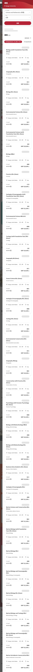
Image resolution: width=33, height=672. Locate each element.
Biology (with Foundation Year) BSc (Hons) (17, 51)
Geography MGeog (11, 361)
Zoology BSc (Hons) (12, 319)
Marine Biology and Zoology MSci (16, 613)
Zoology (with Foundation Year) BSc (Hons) (17, 237)
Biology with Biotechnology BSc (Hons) (16, 446)
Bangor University (11, 6)
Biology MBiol (10, 154)
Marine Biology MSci (12, 551)
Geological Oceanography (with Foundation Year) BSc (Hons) (15, 195)
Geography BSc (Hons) (13, 72)
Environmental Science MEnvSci (16, 216)
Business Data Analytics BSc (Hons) (17, 467)
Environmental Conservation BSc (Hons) (16, 340)
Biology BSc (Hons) (12, 92)
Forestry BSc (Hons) (12, 174)
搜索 (17, 23)
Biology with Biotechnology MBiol (16, 425)
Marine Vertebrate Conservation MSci (17, 655)
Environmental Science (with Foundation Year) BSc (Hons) (15, 133)
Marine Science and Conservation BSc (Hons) (17, 508)
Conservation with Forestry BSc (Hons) (16, 382)
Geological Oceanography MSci (15, 487)
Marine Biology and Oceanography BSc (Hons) (16, 634)
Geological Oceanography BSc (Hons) (17, 298)
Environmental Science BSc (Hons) (16, 112)
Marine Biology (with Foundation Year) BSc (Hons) (16, 530)
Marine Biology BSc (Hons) (14, 593)
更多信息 (27, 38)
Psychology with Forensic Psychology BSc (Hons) (17, 404)
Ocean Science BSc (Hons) (14, 278)
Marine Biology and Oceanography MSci (16, 572)
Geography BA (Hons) (12, 258)
